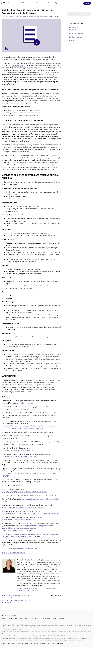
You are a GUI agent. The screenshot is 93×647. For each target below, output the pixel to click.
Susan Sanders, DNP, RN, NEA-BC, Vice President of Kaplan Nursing (27, 16)
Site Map (35, 643)
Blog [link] (55, 3)
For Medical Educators (77, 33)
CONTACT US (5, 615)
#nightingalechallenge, (22, 596)
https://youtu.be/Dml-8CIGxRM (23, 403)
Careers (16, 619)
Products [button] (23, 3)
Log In (14, 615)
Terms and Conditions (17, 643)
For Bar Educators (75, 37)
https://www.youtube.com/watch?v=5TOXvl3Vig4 (18, 409)
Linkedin (72, 41)
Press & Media (46, 619)
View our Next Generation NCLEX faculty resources (19, 549)
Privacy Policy (28, 643)
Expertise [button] (47, 3)
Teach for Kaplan (58, 619)
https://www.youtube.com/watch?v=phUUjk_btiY (18, 520)
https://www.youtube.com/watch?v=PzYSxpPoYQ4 (19, 456)
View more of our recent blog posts (14, 552)
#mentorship (6, 603)
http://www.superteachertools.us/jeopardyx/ (40, 495)
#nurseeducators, (8, 598)
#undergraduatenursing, (11, 600)
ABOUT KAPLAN (6, 619)
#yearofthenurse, (8, 596)
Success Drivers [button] (35, 3)
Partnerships (35, 619)
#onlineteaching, (25, 600)
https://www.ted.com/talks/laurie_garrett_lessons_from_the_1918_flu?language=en (30, 514)
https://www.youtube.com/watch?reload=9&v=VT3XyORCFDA (24, 507)
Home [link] (17, 3)
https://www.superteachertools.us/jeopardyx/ (18, 450)
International (24, 619)
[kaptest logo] (5, 2)
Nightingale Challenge (18, 66)
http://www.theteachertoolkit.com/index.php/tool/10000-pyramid (24, 491)
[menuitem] (17, 3)
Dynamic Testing (17, 485)
